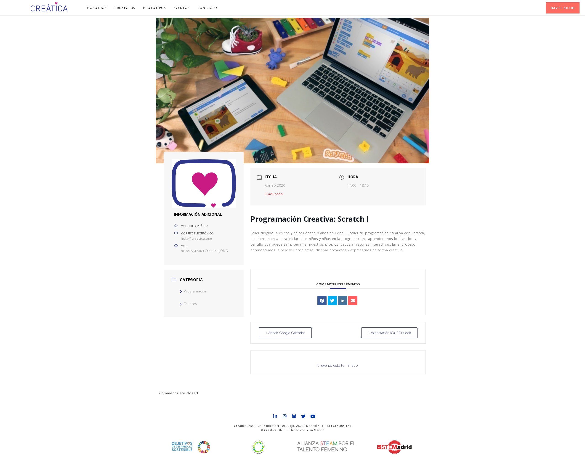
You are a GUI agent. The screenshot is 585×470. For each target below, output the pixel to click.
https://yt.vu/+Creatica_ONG (204, 251)
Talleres (190, 304)
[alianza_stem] (326, 446)
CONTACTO (207, 7)
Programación (195, 291)
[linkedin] (275, 416)
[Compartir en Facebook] (322, 300)
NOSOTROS (97, 7)
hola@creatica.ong (196, 238)
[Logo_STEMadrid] (394, 447)
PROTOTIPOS (154, 7)
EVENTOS (182, 7)
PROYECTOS (124, 7)
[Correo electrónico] (352, 300)
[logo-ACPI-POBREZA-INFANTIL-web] (258, 447)
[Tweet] (332, 300)
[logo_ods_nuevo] (190, 447)
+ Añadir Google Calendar (285, 332)
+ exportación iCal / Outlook (389, 332)
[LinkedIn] (342, 300)
